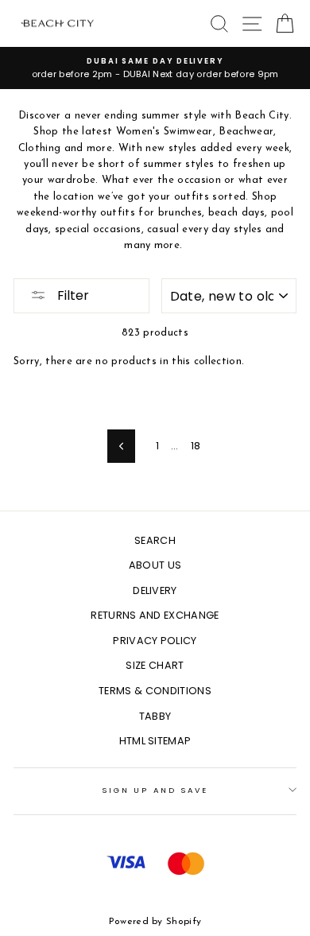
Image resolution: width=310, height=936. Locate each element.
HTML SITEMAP (155, 741)
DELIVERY (155, 590)
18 (196, 445)
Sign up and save (155, 790)
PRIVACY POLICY (154, 640)
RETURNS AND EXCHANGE (155, 615)
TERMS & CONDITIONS (155, 690)
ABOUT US (155, 565)
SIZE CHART (155, 665)
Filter (71, 295)
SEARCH (155, 540)
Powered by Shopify (155, 921)
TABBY (155, 716)
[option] (155, 68)
